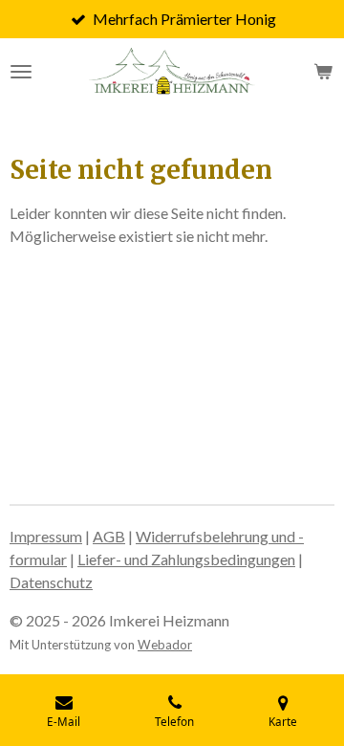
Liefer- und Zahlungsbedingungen (186, 559)
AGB (109, 536)
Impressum (46, 536)
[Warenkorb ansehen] (323, 71)
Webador (165, 644)
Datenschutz (51, 582)
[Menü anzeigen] (21, 71)
